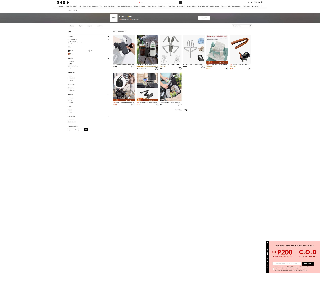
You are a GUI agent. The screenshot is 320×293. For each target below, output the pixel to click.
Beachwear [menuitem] (95, 6)
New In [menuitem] (75, 6)
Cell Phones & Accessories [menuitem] (212, 6)
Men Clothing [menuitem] (111, 6)
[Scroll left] (259, 6)
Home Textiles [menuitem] (201, 6)
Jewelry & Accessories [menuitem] (126, 6)
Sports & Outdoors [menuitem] (191, 6)
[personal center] (249, 2)
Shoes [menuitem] (118, 6)
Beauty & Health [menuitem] (181, 6)
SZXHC (122, 17)
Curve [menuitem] (105, 6)
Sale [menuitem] (80, 6)
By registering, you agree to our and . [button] (291, 266)
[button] (259, 2)
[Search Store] (250, 26)
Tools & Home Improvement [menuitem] (234, 6)
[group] (88, 39)
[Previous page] (184, 110)
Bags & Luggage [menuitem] (162, 6)
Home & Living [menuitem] (171, 6)
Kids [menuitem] (101, 6)
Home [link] (69, 10)
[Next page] (188, 110)
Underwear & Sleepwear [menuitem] (140, 6)
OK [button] (86, 129)
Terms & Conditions (305, 266)
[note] (217, 62)
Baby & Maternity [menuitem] (152, 6)
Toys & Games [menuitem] (246, 6)
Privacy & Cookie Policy (293, 266)
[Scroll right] (261, 6)
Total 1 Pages (178, 109)
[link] (252, 2)
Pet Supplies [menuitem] (255, 6)
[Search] (180, 2)
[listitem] (124, 19)
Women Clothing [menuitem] (86, 6)
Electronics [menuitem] (223, 6)
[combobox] (120, 31)
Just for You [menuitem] (69, 6)
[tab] (72, 26)
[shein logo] (63, 2)
